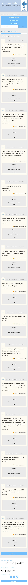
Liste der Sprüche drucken (14, 20)
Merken (14, 60)
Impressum (14, 581)
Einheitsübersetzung (14, 40)
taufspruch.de (9, 3)
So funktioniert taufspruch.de (14, 17)
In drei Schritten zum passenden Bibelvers (10, 5)
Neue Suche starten (14, 553)
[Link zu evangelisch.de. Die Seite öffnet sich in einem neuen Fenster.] (9, 564)
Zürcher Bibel (21, 40)
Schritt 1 (3, 31)
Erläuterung (14, 58)
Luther (3, 40)
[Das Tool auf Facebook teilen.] (11, 577)
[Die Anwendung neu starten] (24, 10)
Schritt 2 (10, 31)
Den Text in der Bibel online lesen (14, 63)
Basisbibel (8, 40)
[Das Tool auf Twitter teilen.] (14, 577)
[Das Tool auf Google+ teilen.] (17, 577)
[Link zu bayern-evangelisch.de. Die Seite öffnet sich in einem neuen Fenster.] (19, 564)
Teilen (14, 65)
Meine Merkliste (13, 23)
